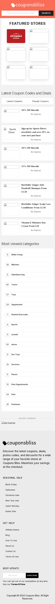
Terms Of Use (12, 556)
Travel (11, 284)
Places (12, 374)
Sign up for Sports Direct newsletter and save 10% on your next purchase (35, 132)
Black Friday (11, 484)
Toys (11, 294)
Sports (12, 324)
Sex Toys (13, 354)
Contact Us (11, 551)
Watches (12, 264)
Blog (8, 535)
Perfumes (13, 404)
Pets (10, 394)
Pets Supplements (17, 384)
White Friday (15, 254)
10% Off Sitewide (30, 110)
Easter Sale (11, 511)
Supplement (14, 304)
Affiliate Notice (12, 530)
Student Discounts (17, 314)
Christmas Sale (12, 495)
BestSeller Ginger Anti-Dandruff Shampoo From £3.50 (34, 188)
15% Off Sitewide (30, 166)
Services (13, 364)
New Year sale (12, 500)
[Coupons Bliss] (27, 4)
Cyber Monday (12, 506)
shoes (11, 344)
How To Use (11, 540)
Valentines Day (16, 274)
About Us (10, 546)
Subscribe (32, 575)
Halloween (10, 490)
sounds (12, 334)
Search (46, 13)
